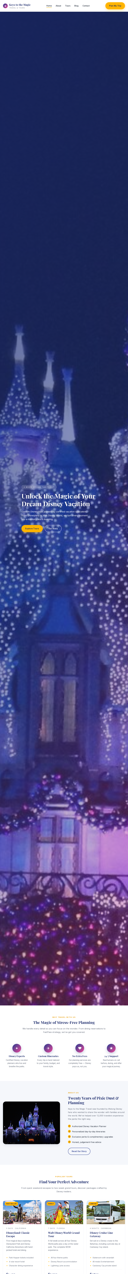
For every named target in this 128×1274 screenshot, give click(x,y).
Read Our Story (79, 1151)
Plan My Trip (115, 6)
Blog (76, 6)
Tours (67, 6)
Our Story (53, 528)
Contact (86, 6)
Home (49, 6)
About (58, 6)
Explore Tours (32, 528)
